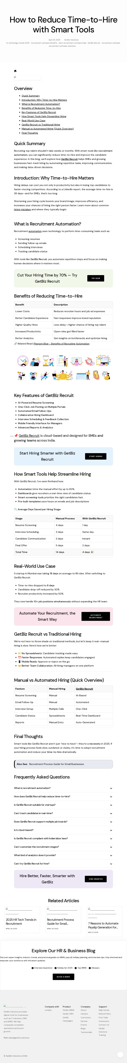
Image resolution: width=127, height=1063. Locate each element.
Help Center (104, 1010)
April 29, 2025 (54, 40)
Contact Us (101, 5)
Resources (52, 5)
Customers (86, 1017)
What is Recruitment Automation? (41, 104)
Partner (84, 1021)
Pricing (89, 5)
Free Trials (103, 1017)
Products (38, 5)
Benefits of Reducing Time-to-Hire (41, 108)
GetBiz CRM (68, 1013)
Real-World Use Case (33, 120)
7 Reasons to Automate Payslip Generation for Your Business (103, 927)
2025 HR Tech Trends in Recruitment (21, 922)
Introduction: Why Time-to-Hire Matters (44, 99)
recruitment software (111, 43)
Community (104, 1021)
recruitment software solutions (62, 46)
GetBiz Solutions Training (103, 1031)
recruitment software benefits (44, 43)
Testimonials (86, 1032)
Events (84, 1024)
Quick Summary (31, 95)
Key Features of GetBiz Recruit (39, 112)
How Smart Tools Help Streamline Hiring (44, 116)
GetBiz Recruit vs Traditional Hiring (41, 124)
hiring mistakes (22, 209)
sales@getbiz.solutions (18, 1037)
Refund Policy (105, 1013)
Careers (84, 1013)
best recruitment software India (72, 43)
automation (35, 231)
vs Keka (48, 1010)
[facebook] (56, 1057)
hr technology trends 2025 (18, 43)
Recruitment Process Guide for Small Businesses (56, 764)
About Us (79, 5)
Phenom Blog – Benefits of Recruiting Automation (61, 343)
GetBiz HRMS (68, 1010)
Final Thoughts (30, 132)
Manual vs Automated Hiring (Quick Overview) (48, 128)
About (84, 1010)
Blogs (83, 1028)
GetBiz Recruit (94, 43)
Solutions (65, 5)
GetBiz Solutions (71, 40)
